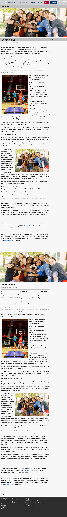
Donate (13, 502)
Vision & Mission (15, 499)
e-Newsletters (38, 499)
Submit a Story (38, 500)
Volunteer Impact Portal (28, 501)
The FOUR (27, 226)
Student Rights (38, 502)
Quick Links (59, 1)
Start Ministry (26, 504)
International (3, 500)
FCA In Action (5, 6)
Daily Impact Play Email (28, 505)
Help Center (3, 507)
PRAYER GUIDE (53, 2)
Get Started (3, 499)
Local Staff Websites (28, 500)
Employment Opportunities (26, 503)
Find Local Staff (27, 499)
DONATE (46, 2)
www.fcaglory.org (8, 240)
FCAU (2, 508)
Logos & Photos (38, 501)
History (13, 500)
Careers (14, 501)
